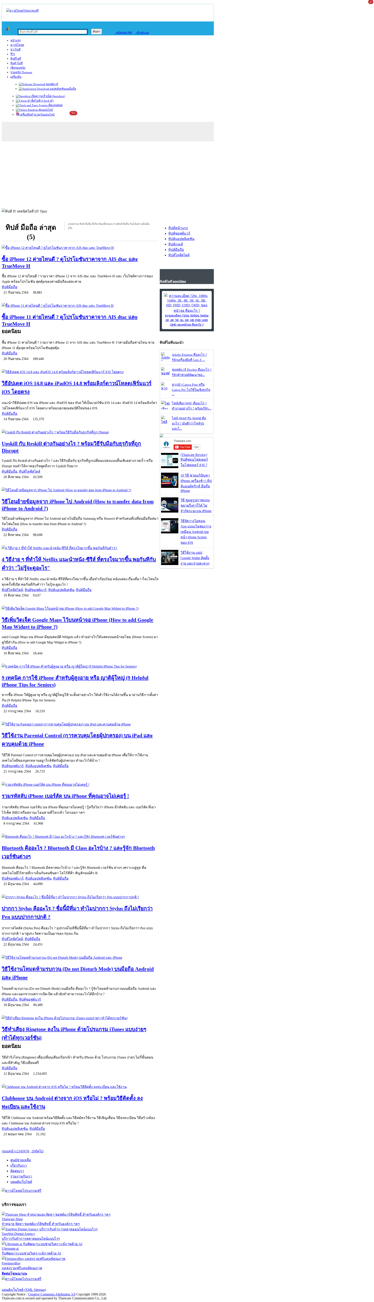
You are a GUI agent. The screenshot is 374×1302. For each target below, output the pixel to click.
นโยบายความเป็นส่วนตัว (57, 1284)
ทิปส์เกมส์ (175, 244)
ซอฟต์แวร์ (51, 84)
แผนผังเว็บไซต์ (21, 1182)
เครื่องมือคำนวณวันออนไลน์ (37, 114)
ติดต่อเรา (17, 1171)
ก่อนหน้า (8, 1151)
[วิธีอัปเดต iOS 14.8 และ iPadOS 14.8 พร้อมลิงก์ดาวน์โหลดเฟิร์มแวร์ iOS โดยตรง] (80, 372)
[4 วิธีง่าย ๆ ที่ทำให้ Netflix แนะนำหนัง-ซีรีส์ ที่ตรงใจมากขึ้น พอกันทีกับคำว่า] (80, 548)
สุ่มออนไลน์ (45, 109)
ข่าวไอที (15, 49)
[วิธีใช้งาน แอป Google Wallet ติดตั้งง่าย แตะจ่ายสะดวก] (169, 564)
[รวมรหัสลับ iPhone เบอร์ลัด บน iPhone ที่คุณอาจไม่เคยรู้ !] (80, 784)
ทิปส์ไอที (15, 58)
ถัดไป (39, 1151)
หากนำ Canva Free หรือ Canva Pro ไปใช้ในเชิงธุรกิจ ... (191, 389)
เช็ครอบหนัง (17, 67)
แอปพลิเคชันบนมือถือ (62, 88)
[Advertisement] (187, 174)
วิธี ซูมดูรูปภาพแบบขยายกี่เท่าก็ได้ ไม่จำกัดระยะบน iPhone (196, 505)
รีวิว (12, 54)
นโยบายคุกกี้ (89, 1284)
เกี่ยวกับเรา (18, 1165)
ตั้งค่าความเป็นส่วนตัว (18, 1284)
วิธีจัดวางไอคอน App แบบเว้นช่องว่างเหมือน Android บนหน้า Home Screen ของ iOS (196, 531)
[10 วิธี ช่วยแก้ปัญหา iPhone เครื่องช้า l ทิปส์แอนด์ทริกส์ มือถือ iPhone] (169, 486)
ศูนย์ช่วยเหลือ (20, 1160)
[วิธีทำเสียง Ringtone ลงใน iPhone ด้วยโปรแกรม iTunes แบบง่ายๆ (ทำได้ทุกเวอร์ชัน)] (80, 1018)
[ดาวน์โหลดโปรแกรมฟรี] (22, 10)
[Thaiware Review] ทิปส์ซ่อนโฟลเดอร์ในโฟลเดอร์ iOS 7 (194, 460)
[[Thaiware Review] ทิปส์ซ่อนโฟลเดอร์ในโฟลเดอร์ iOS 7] (169, 467)
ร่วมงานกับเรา (21, 1176)
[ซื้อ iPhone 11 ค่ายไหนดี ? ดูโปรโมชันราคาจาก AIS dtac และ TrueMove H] (80, 305)
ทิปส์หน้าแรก (178, 228)
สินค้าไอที (16, 63)
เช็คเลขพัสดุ (55, 105)
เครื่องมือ (15, 76)
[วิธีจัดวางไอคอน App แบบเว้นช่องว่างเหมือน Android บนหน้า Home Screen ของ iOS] (169, 532)
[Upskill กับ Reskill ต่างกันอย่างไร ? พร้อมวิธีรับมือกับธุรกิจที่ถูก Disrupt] (80, 432)
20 (33, 1151)
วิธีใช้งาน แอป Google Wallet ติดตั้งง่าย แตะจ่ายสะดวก (195, 558)
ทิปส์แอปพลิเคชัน (61, 590)
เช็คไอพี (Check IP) (41, 100)
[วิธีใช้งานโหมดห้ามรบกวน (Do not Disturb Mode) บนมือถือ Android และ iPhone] (80, 957)
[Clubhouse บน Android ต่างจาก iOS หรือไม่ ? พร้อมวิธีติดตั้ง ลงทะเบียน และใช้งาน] (80, 1087)
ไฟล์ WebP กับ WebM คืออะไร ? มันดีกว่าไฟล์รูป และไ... (189, 423)
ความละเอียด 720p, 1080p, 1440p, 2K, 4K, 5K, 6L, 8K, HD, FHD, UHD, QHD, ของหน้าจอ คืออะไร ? (187, 320)
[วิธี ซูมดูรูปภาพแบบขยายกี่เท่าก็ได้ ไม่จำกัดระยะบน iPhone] (169, 511)
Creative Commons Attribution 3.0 (51, 1294)
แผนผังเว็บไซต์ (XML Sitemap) (24, 1290)
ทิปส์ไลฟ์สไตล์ (29, 471)
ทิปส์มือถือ (9, 287)
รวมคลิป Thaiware (21, 72)
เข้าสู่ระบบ (141, 32)
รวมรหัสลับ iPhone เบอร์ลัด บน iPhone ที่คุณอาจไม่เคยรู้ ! (65, 796)
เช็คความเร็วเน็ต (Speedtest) (48, 96)
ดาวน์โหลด (17, 45)
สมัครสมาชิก (123, 32)
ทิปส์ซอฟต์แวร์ (36, 590)
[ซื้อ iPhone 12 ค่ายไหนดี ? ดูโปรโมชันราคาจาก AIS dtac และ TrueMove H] (80, 247)
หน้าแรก (15, 40)
